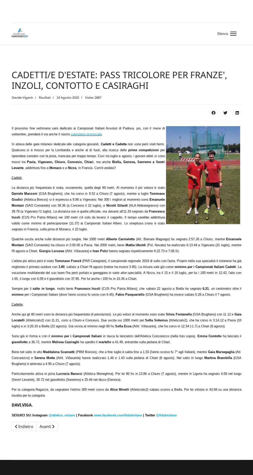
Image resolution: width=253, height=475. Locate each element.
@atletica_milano (62, 415)
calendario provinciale (86, 134)
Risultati (45, 97)
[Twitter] (225, 112)
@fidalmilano (166, 415)
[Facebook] (213, 112)
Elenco (222, 34)
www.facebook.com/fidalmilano (118, 415)
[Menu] (232, 34)
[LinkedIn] (237, 112)
